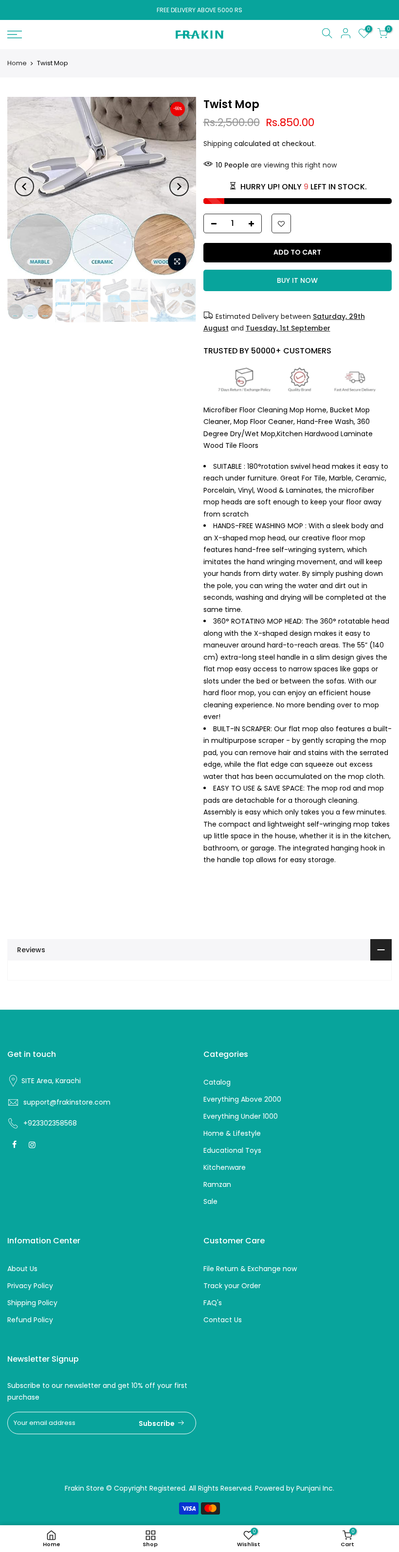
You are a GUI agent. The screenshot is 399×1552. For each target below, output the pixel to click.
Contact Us (222, 1320)
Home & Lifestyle (232, 1133)
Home (17, 63)
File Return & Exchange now (250, 1269)
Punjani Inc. (315, 1488)
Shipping (217, 143)
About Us (22, 1269)
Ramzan (217, 1184)
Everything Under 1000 (240, 1116)
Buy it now (297, 280)
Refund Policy (30, 1320)
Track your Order (232, 1286)
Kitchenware (224, 1167)
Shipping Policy (32, 1303)
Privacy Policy (30, 1286)
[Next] (179, 186)
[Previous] (24, 186)
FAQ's (212, 1303)
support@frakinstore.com (66, 1102)
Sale (210, 1201)
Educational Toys (232, 1150)
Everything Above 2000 (242, 1099)
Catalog (217, 1082)
